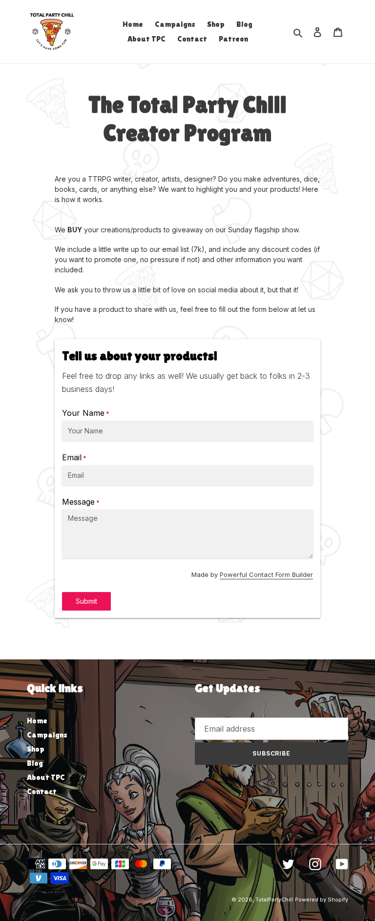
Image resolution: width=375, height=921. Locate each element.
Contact (42, 791)
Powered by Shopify (321, 899)
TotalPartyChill (274, 899)
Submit (86, 601)
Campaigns (47, 734)
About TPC (46, 777)
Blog (35, 763)
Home (37, 720)
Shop (35, 749)
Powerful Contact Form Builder (266, 574)
